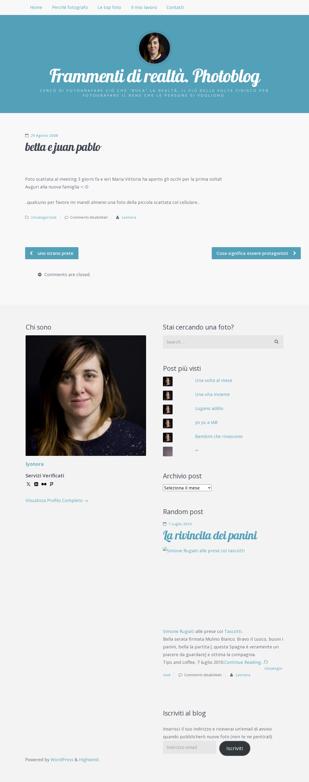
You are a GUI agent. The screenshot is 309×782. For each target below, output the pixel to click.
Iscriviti (234, 748)
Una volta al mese (213, 380)
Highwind (88, 759)
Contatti (175, 7)
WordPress (62, 759)
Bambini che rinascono (219, 436)
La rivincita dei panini (210, 535)
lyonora (35, 463)
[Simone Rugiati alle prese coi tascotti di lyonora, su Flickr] (223, 587)
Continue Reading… (244, 662)
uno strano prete (54, 253)
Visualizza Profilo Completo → (57, 500)
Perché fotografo (70, 7)
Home (36, 7)
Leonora (129, 217)
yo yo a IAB (206, 422)
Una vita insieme (212, 394)
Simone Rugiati (178, 631)
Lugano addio (209, 408)
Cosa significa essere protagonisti (253, 253)
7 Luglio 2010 (180, 523)
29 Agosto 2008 (44, 135)
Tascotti (233, 631)
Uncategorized (43, 217)
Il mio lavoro (144, 7)
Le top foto (109, 7)
